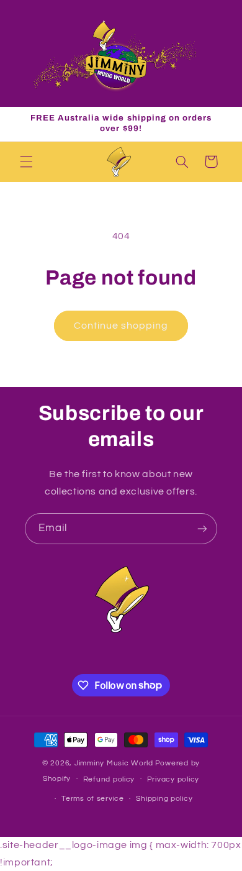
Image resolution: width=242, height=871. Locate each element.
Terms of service (92, 798)
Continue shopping (121, 326)
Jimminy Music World (113, 763)
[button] (26, 161)
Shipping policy (164, 798)
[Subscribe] (202, 528)
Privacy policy (173, 779)
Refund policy (109, 779)
